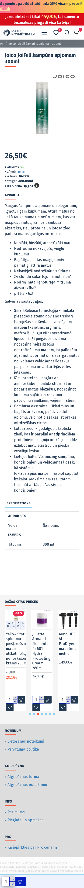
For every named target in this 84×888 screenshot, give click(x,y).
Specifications (19, 503)
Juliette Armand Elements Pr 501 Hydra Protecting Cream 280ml (12, 651)
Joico (21, 171)
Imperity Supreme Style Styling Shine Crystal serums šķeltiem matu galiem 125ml (63, 658)
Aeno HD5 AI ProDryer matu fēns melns (38, 644)
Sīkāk (5, 9)
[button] (30, 714)
